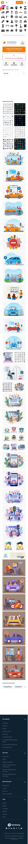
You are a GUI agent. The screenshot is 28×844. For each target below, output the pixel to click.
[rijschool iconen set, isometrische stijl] (8, 131)
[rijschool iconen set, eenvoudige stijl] (8, 178)
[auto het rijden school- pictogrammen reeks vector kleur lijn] (8, 107)
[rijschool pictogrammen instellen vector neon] (8, 143)
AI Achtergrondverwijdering (9, 824)
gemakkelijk (18, 766)
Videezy (4, 808)
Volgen (22, 43)
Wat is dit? (16, 69)
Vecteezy (4, 805)
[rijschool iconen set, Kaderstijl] (8, 414)
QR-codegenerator (7, 827)
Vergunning (5, 836)
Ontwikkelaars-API (7, 817)
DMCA (4, 839)
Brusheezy (5, 803)
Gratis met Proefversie (14, 49)
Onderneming (6, 811)
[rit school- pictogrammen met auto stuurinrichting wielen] (13, 502)
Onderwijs (5, 814)
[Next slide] (21, 767)
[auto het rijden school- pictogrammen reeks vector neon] (8, 119)
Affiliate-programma (7, 842)
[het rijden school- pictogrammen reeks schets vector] (8, 154)
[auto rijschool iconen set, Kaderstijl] (8, 166)
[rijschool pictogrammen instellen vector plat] (7, 445)
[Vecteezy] (2, 2)
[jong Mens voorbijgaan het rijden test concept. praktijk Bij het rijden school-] (13, 751)
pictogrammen (8, 766)
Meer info (6, 72)
